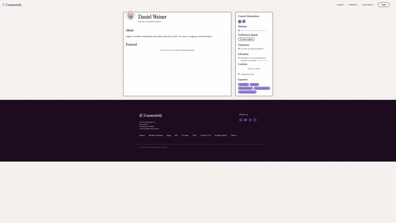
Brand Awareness (245, 88)
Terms (233, 135)
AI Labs (185, 135)
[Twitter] (245, 120)
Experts (340, 5)
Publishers (353, 5)
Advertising (243, 84)
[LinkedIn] (240, 120)
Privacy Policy (221, 135)
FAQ (194, 135)
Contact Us (205, 135)
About (142, 135)
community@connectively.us (149, 128)
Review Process (156, 135)
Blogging (254, 84)
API (176, 135)
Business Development (247, 92)
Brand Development (262, 88)
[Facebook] (250, 120)
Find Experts (367, 5)
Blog (169, 135)
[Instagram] (255, 120)
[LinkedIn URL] (239, 21)
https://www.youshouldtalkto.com (254, 30)
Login (383, 5)
